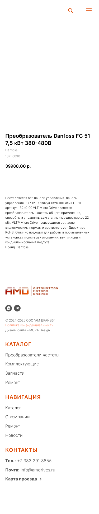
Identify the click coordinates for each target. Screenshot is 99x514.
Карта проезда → (23, 478)
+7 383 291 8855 (34, 460)
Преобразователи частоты (32, 354)
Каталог (13, 407)
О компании (17, 416)
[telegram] (17, 308)
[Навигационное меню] (89, 10)
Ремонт (12, 382)
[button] (70, 10)
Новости (14, 435)
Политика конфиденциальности (29, 325)
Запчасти (15, 373)
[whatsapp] (8, 308)
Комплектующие (22, 363)
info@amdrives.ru (38, 469)
